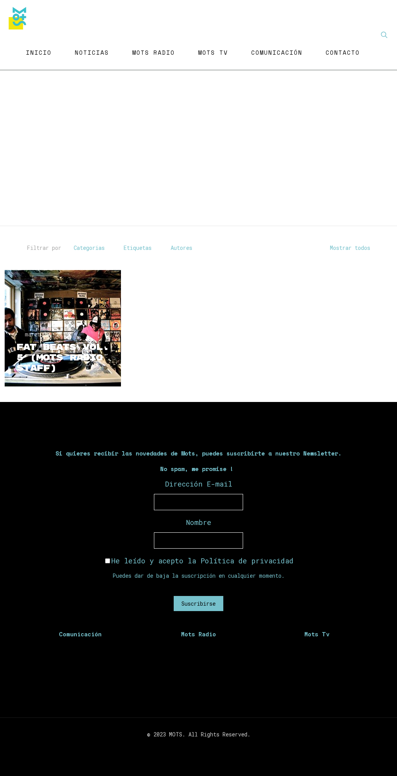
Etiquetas (138, 247)
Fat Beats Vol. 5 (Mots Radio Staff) (62, 358)
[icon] (211, 748)
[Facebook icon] (186, 748)
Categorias (89, 247)
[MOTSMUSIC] (19, 17)
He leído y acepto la (202, 560)
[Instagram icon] (202, 748)
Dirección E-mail (198, 484)
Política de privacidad (246, 560)
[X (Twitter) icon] (194, 748)
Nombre (198, 522)
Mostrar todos (350, 247)
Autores (181, 247)
